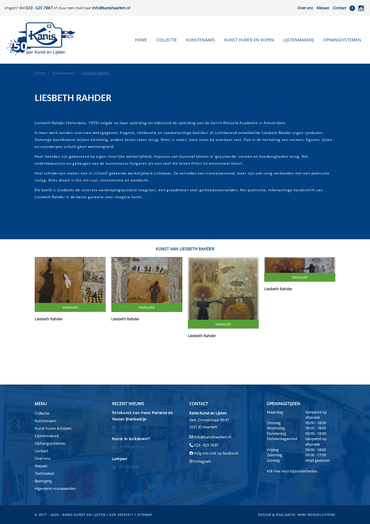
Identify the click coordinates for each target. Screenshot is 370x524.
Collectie (166, 40)
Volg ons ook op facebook (215, 453)
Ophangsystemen (342, 40)
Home (141, 40)
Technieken (44, 473)
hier (277, 471)
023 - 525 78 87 (206, 445)
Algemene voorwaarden (55, 488)
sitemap (144, 514)
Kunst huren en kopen (249, 40)
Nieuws (322, 7)
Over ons (305, 7)
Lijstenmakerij (298, 40)
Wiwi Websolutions (316, 514)
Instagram (202, 461)
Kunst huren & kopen (53, 428)
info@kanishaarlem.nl (212, 437)
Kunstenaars (200, 40)
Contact (339, 7)
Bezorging (43, 480)
